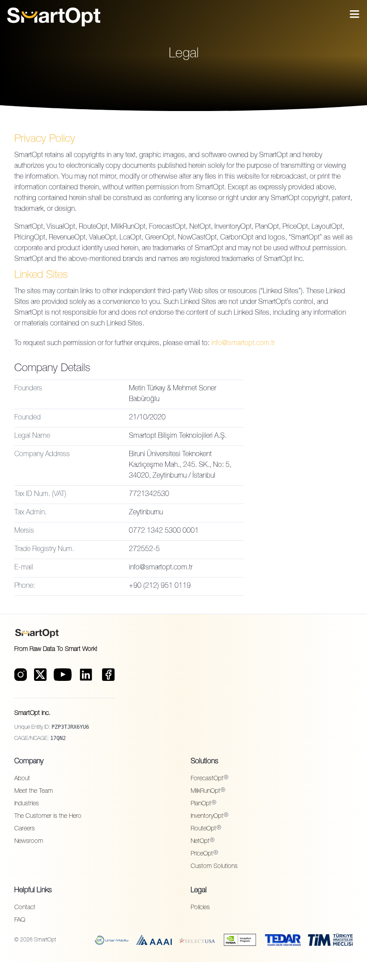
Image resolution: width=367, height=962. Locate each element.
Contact (24, 908)
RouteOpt (203, 829)
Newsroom (28, 841)
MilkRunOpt (205, 791)
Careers (24, 829)
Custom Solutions (214, 867)
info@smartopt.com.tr (243, 343)
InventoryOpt (207, 816)
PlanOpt (201, 804)
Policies (200, 908)
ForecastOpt (207, 779)
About (22, 779)
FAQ (19, 920)
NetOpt (200, 841)
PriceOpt (202, 854)
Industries (26, 804)
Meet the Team (33, 791)
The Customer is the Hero (47, 816)
